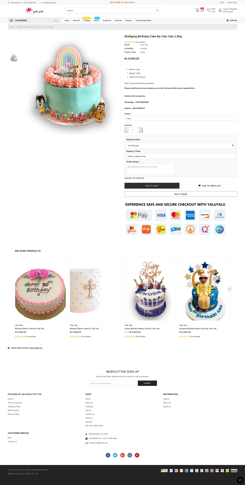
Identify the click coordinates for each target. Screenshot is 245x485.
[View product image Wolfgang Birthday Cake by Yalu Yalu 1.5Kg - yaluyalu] (70, 86)
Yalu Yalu (144, 45)
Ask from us (35, 348)
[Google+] (122, 455)
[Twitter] (115, 455)
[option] (70, 86)
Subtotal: (128, 178)
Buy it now (181, 194)
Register (233, 9)
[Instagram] (129, 455)
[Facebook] (108, 455)
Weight (128, 114)
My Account (228, 11)
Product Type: (130, 52)
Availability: (129, 48)
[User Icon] (220, 10)
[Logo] (34, 11)
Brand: (127, 45)
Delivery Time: (133, 151)
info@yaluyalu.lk (49, 3)
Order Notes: (132, 161)
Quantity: (128, 125)
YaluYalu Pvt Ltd (31, 474)
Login (225, 9)
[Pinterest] (137, 455)
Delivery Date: (133, 139)
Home (12, 27)
